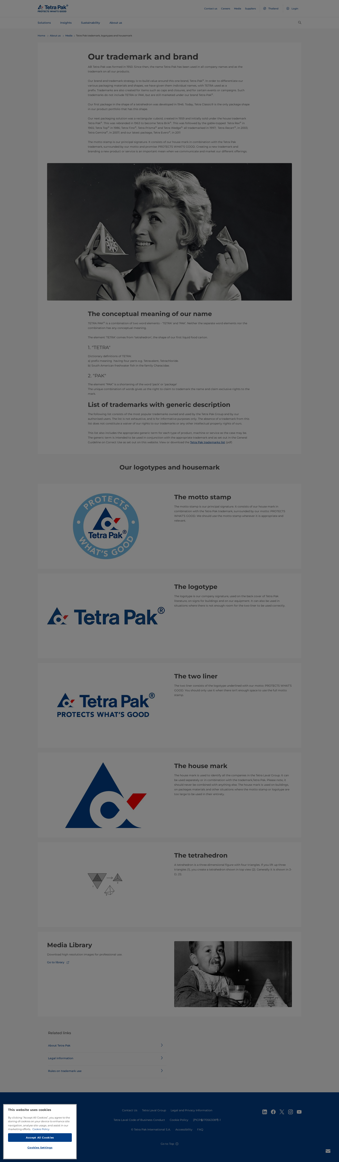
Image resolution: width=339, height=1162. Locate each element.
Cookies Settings (40, 1147)
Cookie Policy (40, 1129)
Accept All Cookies (40, 1137)
